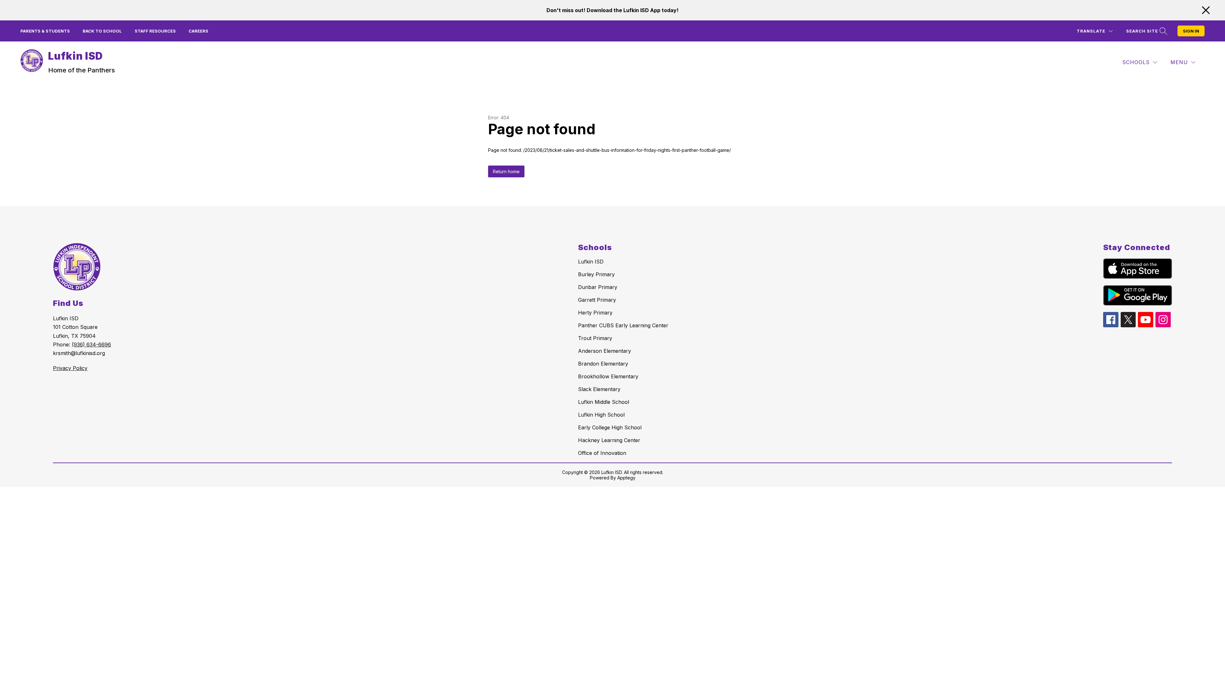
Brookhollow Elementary (608, 376)
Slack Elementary (599, 389)
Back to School (102, 30)
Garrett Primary (597, 300)
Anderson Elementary (604, 351)
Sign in (1191, 30)
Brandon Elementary (603, 363)
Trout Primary (595, 338)
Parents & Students (45, 30)
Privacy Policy (70, 368)
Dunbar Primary (597, 287)
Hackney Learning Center (609, 440)
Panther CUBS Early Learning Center (623, 325)
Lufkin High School (601, 414)
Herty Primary (595, 312)
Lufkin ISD (591, 261)
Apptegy (626, 477)
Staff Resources (155, 30)
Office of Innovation (602, 453)
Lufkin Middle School (603, 402)
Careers (198, 30)
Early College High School (610, 427)
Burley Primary (596, 274)
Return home (506, 171)
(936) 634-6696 (91, 344)
